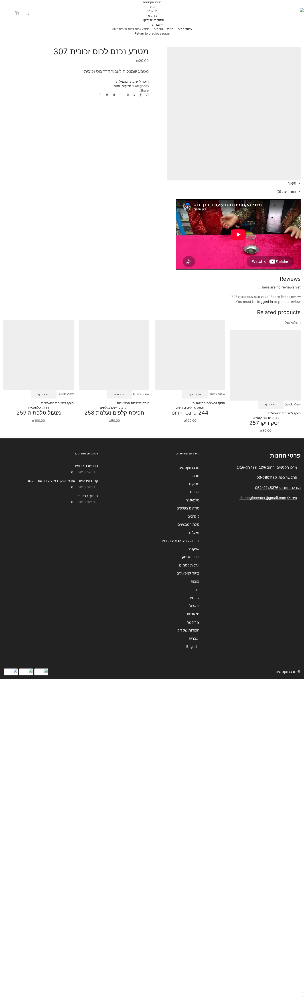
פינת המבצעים (188, 524)
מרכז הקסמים (152, 2)
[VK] (134, 94)
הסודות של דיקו (153, 20)
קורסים (194, 598)
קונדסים (193, 516)
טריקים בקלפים (186, 407)
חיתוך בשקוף (88, 496)
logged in (265, 302)
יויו (197, 590)
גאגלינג (193, 533)
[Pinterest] (127, 94)
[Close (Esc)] (303, 992)
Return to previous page (152, 33)
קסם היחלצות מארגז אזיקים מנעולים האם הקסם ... (60, 481)
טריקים (158, 29)
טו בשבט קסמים (85, 466)
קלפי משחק (190, 557)
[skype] (101, 94)
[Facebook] (141, 94)
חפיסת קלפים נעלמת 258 (114, 412)
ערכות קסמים (262, 417)
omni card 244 (190, 412)
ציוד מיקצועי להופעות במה (179, 541)
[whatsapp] (107, 94)
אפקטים (193, 549)
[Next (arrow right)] (301, 996)
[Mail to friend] (120, 94)
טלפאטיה (34, 407)
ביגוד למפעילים (187, 573)
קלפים (194, 492)
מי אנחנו (152, 11)
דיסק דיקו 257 (265, 423)
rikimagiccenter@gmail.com (262, 498)
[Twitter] (146, 94)
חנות (153, 6)
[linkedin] (113, 94)
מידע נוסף (270, 404)
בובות (195, 581)
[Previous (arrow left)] (303, 996)
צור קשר (152, 15)
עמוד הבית (185, 29)
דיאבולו (193, 606)
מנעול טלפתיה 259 (38, 412)
